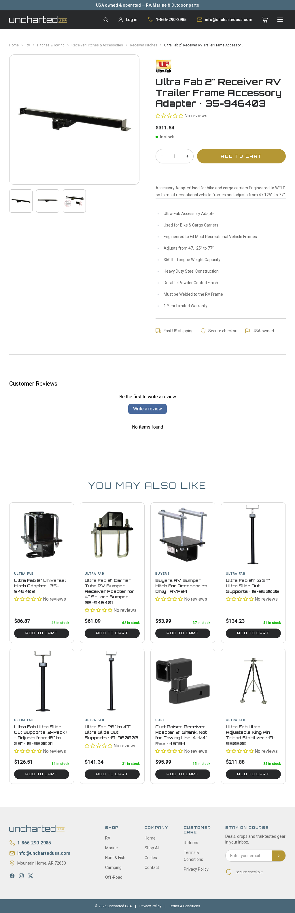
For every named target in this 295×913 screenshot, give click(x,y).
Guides (151, 857)
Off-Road (113, 877)
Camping (113, 867)
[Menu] (280, 19)
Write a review (147, 409)
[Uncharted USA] (38, 19)
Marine (111, 848)
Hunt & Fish (115, 857)
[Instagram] (21, 876)
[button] (169, 115)
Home (14, 45)
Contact (152, 867)
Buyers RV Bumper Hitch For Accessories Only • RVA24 (181, 586)
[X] (30, 876)
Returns (191, 842)
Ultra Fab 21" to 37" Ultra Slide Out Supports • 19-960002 (252, 586)
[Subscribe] (278, 855)
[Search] (106, 19)
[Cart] (265, 19)
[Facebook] (12, 876)
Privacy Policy (196, 869)
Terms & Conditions (184, 906)
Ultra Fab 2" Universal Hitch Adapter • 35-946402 (40, 586)
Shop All (152, 848)
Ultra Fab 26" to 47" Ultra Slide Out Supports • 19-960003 (111, 732)
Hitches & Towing (51, 45)
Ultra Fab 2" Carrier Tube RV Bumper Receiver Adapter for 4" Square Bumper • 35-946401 (109, 591)
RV (28, 45)
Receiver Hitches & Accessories (97, 45)
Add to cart (41, 633)
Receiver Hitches (143, 45)
